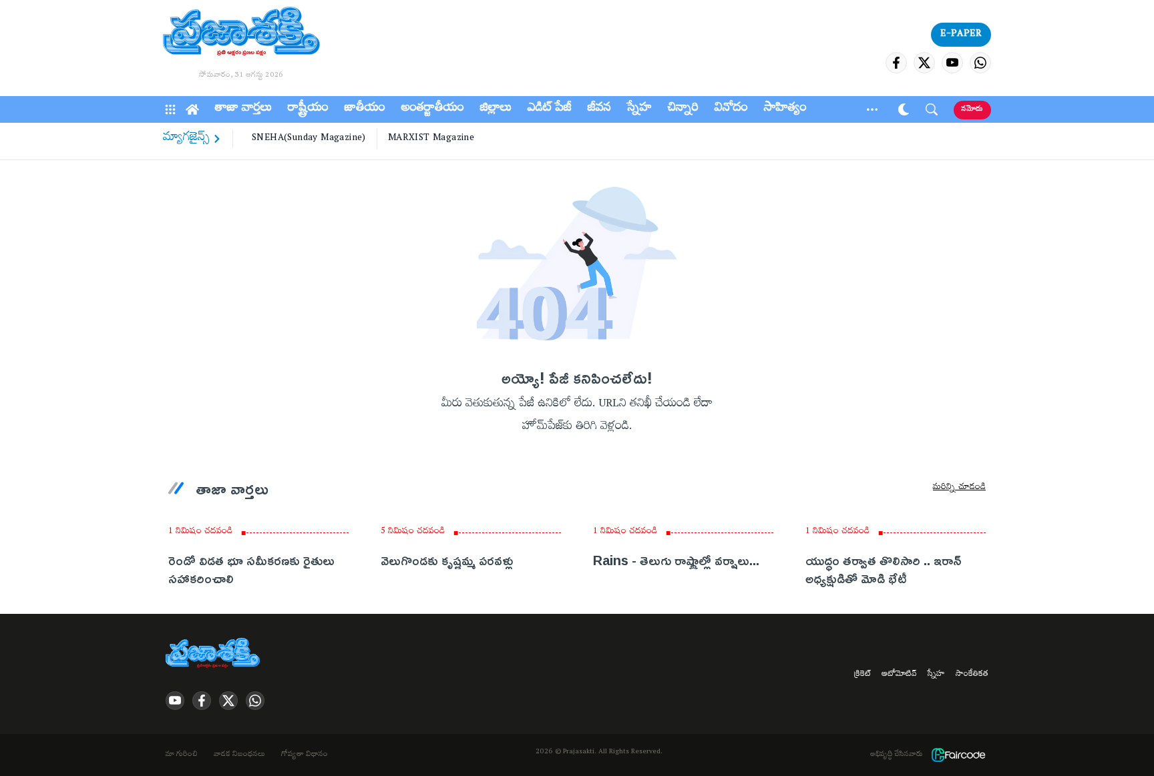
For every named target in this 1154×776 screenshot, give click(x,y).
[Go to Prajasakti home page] (215, 654)
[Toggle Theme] (904, 109)
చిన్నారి (683, 109)
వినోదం (731, 109)
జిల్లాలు (496, 109)
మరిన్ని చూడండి (959, 488)
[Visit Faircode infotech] (958, 755)
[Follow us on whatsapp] (980, 63)
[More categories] (872, 109)
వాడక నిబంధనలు (239, 755)
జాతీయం (365, 109)
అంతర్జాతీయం (432, 109)
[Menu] (170, 109)
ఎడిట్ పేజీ (550, 109)
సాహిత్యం (785, 109)
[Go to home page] (241, 33)
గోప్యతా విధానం (304, 755)
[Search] (932, 109)
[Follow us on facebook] (896, 63)
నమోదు (972, 109)
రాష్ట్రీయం (308, 109)
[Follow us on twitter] (924, 63)
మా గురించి (182, 755)
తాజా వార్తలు (243, 109)
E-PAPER (961, 34)
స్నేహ (639, 109)
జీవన (599, 109)
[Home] (192, 109)
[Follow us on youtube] (952, 63)
